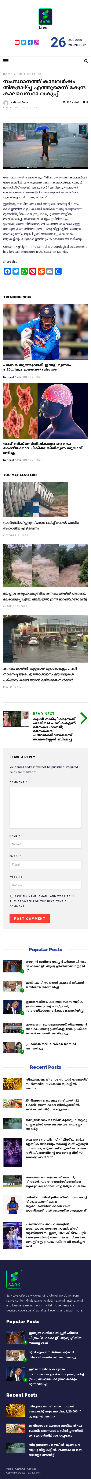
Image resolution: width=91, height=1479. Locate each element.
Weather (34, 74)
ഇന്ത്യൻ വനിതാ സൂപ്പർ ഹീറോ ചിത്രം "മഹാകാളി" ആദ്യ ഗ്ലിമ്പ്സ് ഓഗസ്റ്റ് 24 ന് (55, 966)
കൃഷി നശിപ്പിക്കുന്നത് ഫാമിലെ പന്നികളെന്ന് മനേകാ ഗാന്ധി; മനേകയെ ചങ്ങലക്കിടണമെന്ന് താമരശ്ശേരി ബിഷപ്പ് (54, 729)
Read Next (44, 714)
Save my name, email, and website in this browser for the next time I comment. (42, 901)
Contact (31, 1468)
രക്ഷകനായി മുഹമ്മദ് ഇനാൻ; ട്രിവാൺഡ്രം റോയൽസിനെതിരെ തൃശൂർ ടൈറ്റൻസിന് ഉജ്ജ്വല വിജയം (55, 1182)
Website (16, 876)
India (21, 74)
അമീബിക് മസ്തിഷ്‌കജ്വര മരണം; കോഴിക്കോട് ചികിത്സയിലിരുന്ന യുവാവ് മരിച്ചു (42, 448)
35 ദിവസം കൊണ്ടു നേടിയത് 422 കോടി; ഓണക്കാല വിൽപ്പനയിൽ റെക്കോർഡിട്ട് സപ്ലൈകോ (52, 1105)
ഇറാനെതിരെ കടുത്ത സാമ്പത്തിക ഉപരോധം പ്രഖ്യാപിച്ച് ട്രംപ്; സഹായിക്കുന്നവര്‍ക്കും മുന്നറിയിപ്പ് (54, 1006)
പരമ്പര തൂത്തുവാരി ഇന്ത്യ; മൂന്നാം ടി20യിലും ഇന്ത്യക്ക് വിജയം (37, 367)
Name (15, 835)
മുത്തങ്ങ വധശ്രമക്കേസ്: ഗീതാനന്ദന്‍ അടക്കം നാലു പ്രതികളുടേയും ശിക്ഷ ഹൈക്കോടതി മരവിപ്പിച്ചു (56, 1029)
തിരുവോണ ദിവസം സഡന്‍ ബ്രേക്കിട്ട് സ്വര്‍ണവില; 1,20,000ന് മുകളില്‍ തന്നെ (56, 1084)
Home (7, 74)
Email (15, 856)
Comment (19, 782)
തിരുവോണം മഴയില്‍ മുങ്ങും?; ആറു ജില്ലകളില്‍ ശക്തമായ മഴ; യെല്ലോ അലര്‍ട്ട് (56, 1125)
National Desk (19, 102)
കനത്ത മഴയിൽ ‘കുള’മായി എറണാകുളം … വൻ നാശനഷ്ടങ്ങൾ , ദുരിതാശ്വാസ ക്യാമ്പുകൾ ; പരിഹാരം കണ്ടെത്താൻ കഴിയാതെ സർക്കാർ (40, 674)
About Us (20, 1468)
